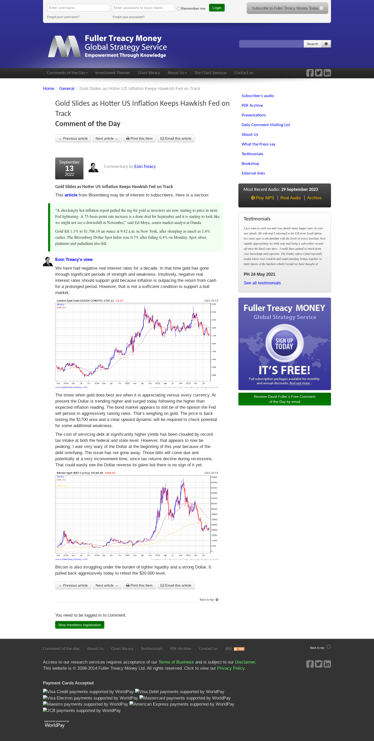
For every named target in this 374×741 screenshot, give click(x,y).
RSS (228, 649)
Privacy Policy (230, 668)
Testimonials (152, 649)
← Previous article (73, 138)
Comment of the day (61, 649)
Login (216, 8)
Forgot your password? (129, 17)
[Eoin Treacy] (327, 74)
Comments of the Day (66, 73)
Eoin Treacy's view (74, 259)
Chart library (149, 73)
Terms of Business (176, 662)
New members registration (80, 625)
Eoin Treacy (145, 166)
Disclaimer (245, 662)
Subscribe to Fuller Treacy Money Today (286, 8)
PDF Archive (180, 649)
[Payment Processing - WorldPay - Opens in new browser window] (60, 723)
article (71, 195)
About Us (176, 73)
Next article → (107, 138)
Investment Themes (112, 73)
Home (48, 88)
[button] (326, 44)
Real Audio (290, 197)
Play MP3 (265, 197)
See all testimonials (262, 283)
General (66, 88)
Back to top (207, 599)
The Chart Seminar (210, 73)
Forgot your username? (63, 17)
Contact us (244, 73)
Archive (314, 197)
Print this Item (141, 138)
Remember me (193, 8)
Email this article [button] (177, 138)
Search (312, 44)
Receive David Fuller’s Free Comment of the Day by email (284, 399)
